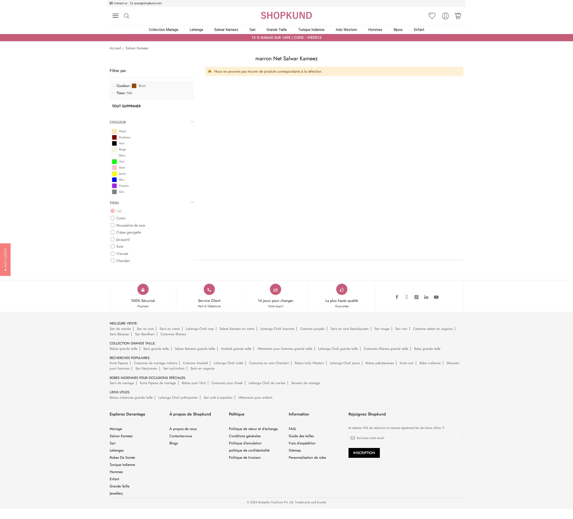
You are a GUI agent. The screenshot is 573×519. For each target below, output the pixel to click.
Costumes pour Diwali (227, 383)
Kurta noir (407, 363)
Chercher (126, 16)
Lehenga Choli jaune (345, 363)
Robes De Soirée (122, 458)
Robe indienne (430, 363)
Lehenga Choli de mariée (267, 383)
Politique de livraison (245, 458)
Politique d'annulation (245, 443)
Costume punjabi (312, 328)
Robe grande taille (427, 348)
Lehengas (117, 450)
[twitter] (406, 297)
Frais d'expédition (302, 443)
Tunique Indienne (122, 465)
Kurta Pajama (119, 363)
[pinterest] (416, 297)
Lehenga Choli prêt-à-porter (178, 397)
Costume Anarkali (195, 363)
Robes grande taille (123, 348)
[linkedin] (426, 297)
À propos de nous (183, 429)
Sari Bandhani (145, 334)
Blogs (173, 443)
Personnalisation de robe (307, 458)
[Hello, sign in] (445, 17)
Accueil (115, 48)
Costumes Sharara (173, 334)
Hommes (116, 472)
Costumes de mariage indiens (155, 363)
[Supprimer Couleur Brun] (113, 85)
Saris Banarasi (119, 334)
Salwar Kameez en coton (237, 328)
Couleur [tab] (118, 122)
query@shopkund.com (148, 3)
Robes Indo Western (309, 363)
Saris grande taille (156, 348)
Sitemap (295, 450)
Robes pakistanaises (380, 363)
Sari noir (401, 328)
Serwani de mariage (305, 383)
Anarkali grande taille (236, 348)
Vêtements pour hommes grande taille (284, 348)
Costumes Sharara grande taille (386, 348)
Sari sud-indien (174, 368)
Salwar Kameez (121, 436)
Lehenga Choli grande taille (338, 348)
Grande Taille (119, 486)
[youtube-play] (436, 297)
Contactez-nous (180, 436)
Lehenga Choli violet (228, 363)
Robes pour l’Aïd (194, 383)
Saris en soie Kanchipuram (350, 328)
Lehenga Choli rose (200, 328)
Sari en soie (145, 328)
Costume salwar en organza (433, 328)
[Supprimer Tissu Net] (113, 93)
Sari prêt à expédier (218, 397)
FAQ (292, 429)
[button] (5, 259)
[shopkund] (286, 15)
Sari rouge (381, 328)
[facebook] (396, 297)
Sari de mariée (120, 328)
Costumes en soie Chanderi (269, 363)
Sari (112, 443)
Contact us (120, 3)
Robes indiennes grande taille (131, 397)
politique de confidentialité (249, 450)
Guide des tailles (301, 436)
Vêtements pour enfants (255, 397)
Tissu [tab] (114, 202)
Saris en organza (202, 368)
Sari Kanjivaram (146, 368)
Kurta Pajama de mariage (158, 383)
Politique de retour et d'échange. (253, 429)
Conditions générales (245, 436)
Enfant (114, 479)
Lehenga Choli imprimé (277, 328)
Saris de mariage (122, 383)
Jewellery (116, 493)
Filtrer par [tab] (118, 70)
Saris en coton (170, 328)
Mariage (116, 429)
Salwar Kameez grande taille (195, 348)
